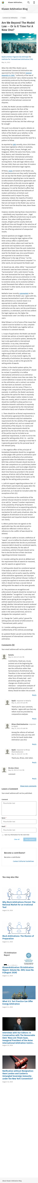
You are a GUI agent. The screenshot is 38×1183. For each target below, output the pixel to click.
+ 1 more (23, 18)
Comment (5, 799)
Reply (34, 695)
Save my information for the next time (16, 835)
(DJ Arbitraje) (24, 57)
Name (4, 818)
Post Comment (30, 839)
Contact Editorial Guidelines (23, 861)
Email (4, 826)
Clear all (16, 839)
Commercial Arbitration (10, 18)
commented (24, 293)
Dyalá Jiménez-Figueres (10, 57)
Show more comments (28, 786)
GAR (14, 144)
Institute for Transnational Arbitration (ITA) (17, 59)
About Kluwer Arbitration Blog (11, 1181)
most (11, 171)
